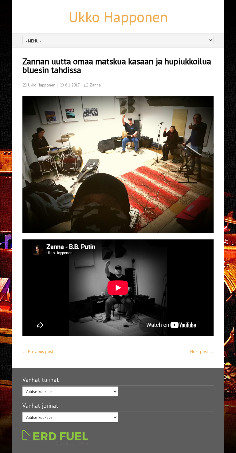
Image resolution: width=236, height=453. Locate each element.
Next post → (202, 351)
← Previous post (37, 351)
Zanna (95, 85)
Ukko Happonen (118, 16)
